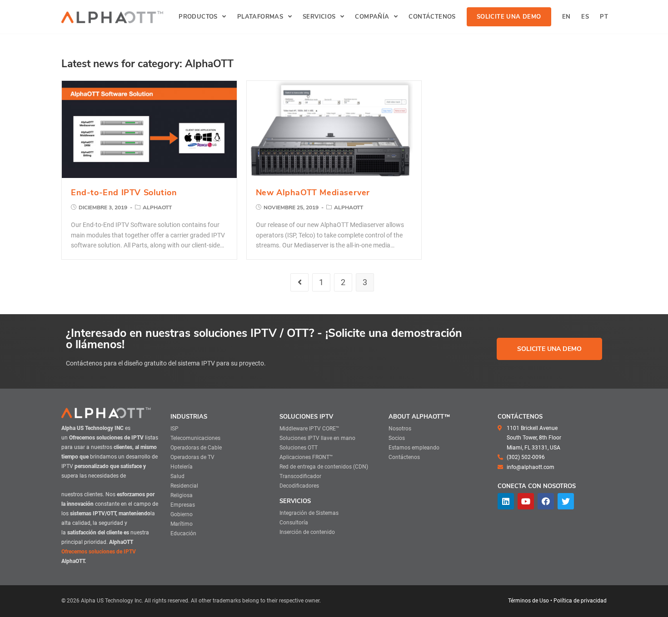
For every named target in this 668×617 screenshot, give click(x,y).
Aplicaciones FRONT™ (306, 457)
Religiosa (181, 495)
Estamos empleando (414, 447)
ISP (174, 428)
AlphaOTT (157, 207)
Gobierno (181, 514)
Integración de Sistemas (309, 513)
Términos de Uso (528, 600)
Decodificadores (299, 486)
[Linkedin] (506, 501)
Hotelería (181, 467)
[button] (549, 349)
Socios (397, 438)
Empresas (182, 505)
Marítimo (181, 524)
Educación (183, 533)
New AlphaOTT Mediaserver (313, 192)
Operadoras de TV (192, 457)
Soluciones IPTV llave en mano (317, 438)
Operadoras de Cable (196, 447)
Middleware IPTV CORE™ (309, 428)
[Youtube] (526, 501)
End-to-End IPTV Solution (124, 192)
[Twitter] (566, 501)
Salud (177, 476)
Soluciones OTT (298, 447)
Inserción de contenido (307, 532)
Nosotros (400, 428)
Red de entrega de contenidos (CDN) (323, 467)
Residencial (184, 486)
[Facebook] (546, 501)
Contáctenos (404, 457)
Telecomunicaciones (195, 438)
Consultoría (293, 522)
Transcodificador (300, 476)
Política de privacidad (580, 600)
